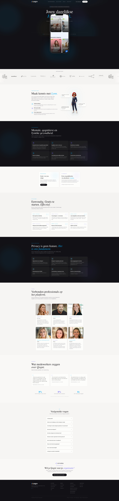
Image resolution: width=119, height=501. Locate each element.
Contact (61, 486)
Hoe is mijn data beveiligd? (52, 447)
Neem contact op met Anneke (59, 474)
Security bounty (72, 492)
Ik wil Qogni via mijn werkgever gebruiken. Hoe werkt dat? (57, 425)
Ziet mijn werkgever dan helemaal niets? (54, 433)
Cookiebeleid (72, 486)
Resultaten (69, 1)
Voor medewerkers (51, 1)
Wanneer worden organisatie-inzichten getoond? (56, 436)
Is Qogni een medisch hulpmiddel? (53, 451)
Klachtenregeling (72, 491)
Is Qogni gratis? (50, 418)
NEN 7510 (81, 486)
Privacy (64, 1)
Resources (62, 488)
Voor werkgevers (78, 1)
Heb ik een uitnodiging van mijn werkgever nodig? (56, 422)
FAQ (51, 489)
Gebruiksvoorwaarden (73, 489)
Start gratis (85, 1)
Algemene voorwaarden (73, 488)
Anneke (72, 178)
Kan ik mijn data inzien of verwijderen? (54, 440)
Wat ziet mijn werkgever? (51, 429)
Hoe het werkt (58, 1)
